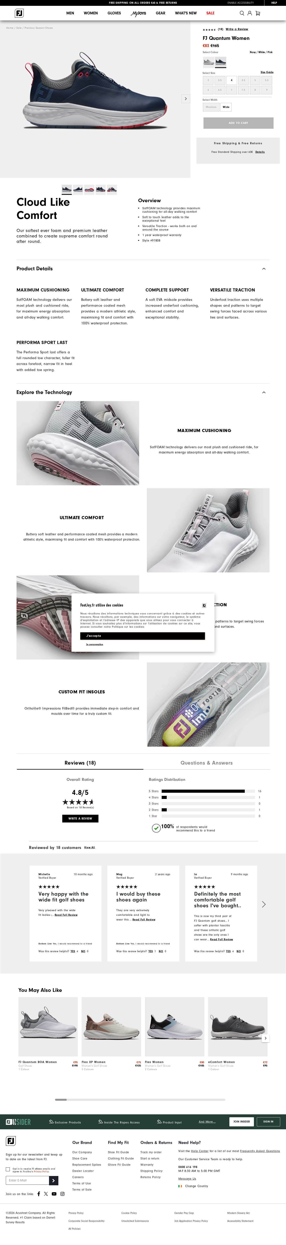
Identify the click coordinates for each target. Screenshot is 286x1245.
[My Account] (250, 13)
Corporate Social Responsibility (86, 1221)
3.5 (220, 80)
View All (89, 847)
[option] (95, 99)
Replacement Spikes (86, 1164)
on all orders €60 (132, 2)
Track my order (150, 1152)
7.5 (243, 90)
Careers (78, 1177)
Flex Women (154, 1062)
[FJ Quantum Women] (95, 99)
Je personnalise (94, 644)
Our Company (82, 1152)
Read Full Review (66, 915)
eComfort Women (221, 1062)
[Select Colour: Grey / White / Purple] (208, 62)
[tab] (258, 13)
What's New (186, 13)
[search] (242, 13)
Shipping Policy (151, 1171)
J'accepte (93, 636)
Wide (226, 107)
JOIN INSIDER (241, 1121)
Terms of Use (81, 1183)
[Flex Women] (174, 1055)
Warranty (146, 1164)
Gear (160, 13)
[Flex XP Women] (111, 1055)
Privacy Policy (41, 1171)
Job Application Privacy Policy (191, 1221)
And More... (207, 1121)
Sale (210, 13)
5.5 (266, 80)
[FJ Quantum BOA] (48, 1055)
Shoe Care (79, 1158)
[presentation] (80, 763)
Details (260, 152)
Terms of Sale (82, 1189)
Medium (211, 107)
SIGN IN (268, 1121)
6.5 (220, 90)
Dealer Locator (83, 1171)
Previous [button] (4, 98)
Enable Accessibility (241, 2)
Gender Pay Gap (184, 1213)
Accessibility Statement (240, 1221)
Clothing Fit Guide (121, 1158)
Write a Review (237, 29)
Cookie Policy (129, 1213)
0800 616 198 (187, 1167)
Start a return (149, 1158)
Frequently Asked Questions (260, 1151)
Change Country (196, 1186)
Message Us (187, 1178)
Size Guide (267, 72)
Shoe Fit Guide (118, 1152)
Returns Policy (150, 1177)
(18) (220, 29)
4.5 (243, 80)
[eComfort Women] (238, 1055)
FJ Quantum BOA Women (37, 1062)
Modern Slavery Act (238, 1213)
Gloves (114, 13)
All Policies (74, 1228)
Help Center (200, 1151)
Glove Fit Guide (119, 1164)
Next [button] (186, 98)
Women (91, 13)
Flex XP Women (94, 1062)
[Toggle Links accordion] (86, 1142)
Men (70, 13)
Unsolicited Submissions (135, 1221)
